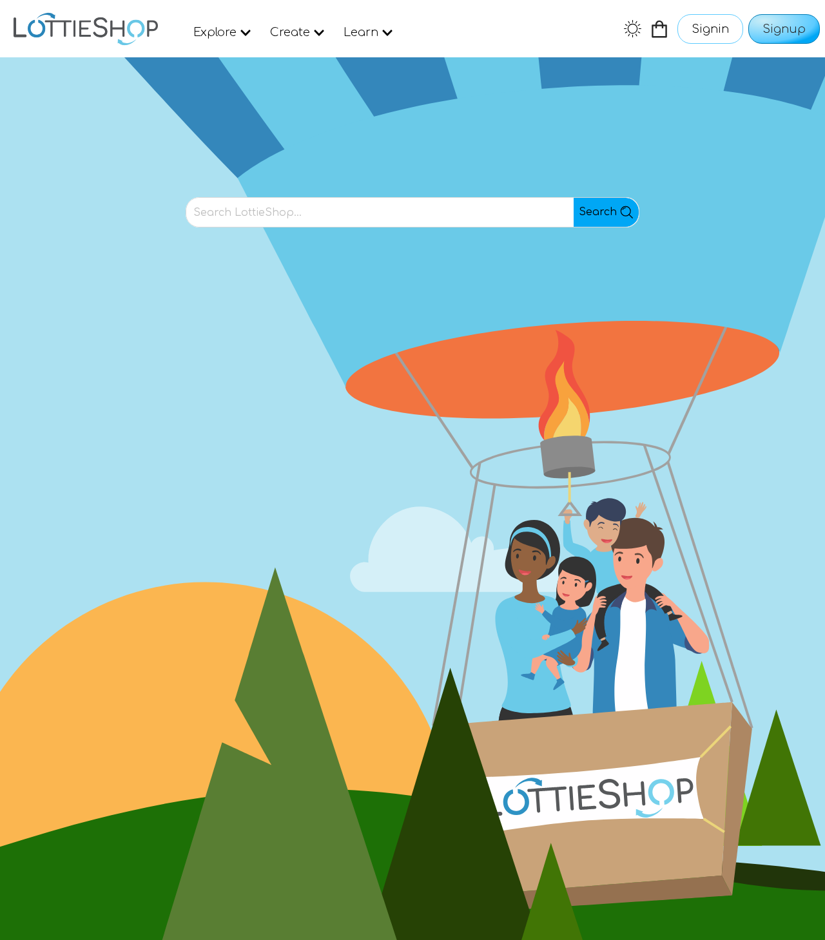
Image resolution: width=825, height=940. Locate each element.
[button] (85, 29)
